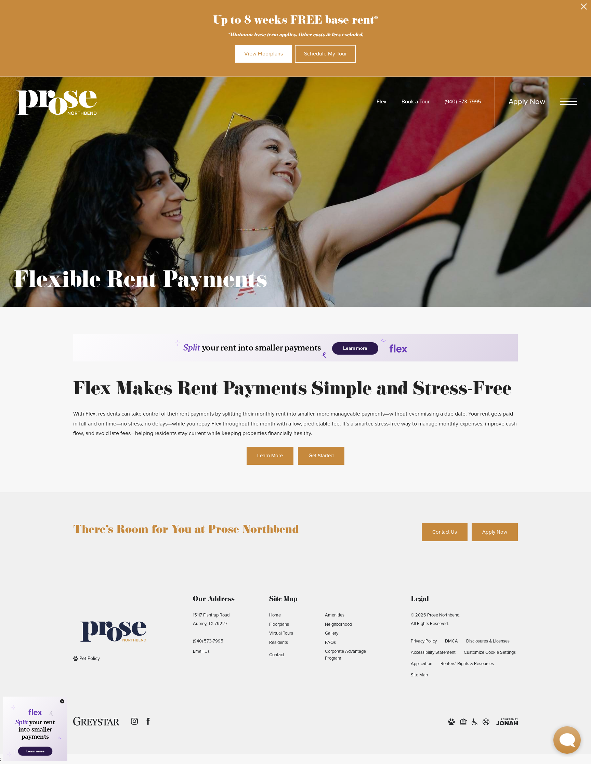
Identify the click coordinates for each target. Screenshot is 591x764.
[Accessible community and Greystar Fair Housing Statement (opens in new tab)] (475, 721)
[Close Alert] (584, 8)
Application (421, 663)
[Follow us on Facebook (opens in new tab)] (148, 721)
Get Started (321, 455)
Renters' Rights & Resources (467, 663)
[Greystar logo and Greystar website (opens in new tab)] (96, 721)
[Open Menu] (568, 102)
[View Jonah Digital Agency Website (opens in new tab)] (507, 721)
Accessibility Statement (433, 652)
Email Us (201, 651)
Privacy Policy (424, 641)
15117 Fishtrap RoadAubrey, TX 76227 (211, 619)
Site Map (419, 675)
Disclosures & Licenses (488, 641)
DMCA (451, 641)
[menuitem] (291, 615)
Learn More (270, 455)
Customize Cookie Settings (490, 652)
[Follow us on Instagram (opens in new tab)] (134, 721)
